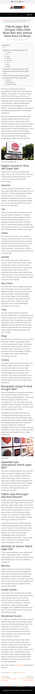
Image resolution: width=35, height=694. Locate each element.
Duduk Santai (10, 82)
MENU (30, 15)
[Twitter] (15, 2)
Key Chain (9, 60)
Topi (8, 62)
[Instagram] (17, 2)
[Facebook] (12, 2)
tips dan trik (22, 672)
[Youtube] (20, 2)
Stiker (8, 56)
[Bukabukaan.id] (17, 7)
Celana (8, 66)
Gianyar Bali (19, 665)
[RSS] (22, 2)
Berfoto (9, 80)
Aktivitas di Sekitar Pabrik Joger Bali (14, 78)
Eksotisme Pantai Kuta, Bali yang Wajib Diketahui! (27, 678)
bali (17, 672)
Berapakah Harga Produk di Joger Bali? (15, 69)
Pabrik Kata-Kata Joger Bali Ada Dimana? (16, 76)
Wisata (10, 672)
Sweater (9, 52)
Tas (8, 54)
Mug (8, 64)
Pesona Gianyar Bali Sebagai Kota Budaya (8, 678)
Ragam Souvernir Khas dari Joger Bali (15, 50)
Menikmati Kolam (11, 84)
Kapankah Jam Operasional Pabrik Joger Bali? (16, 72)
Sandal (8, 58)
